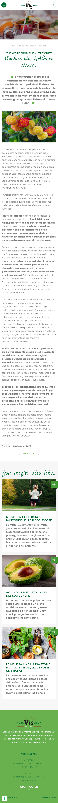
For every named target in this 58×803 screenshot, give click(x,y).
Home (13, 46)
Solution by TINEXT (49, 798)
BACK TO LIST (29, 453)
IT (54, 5)
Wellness (22, 46)
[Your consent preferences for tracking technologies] (4, 798)
